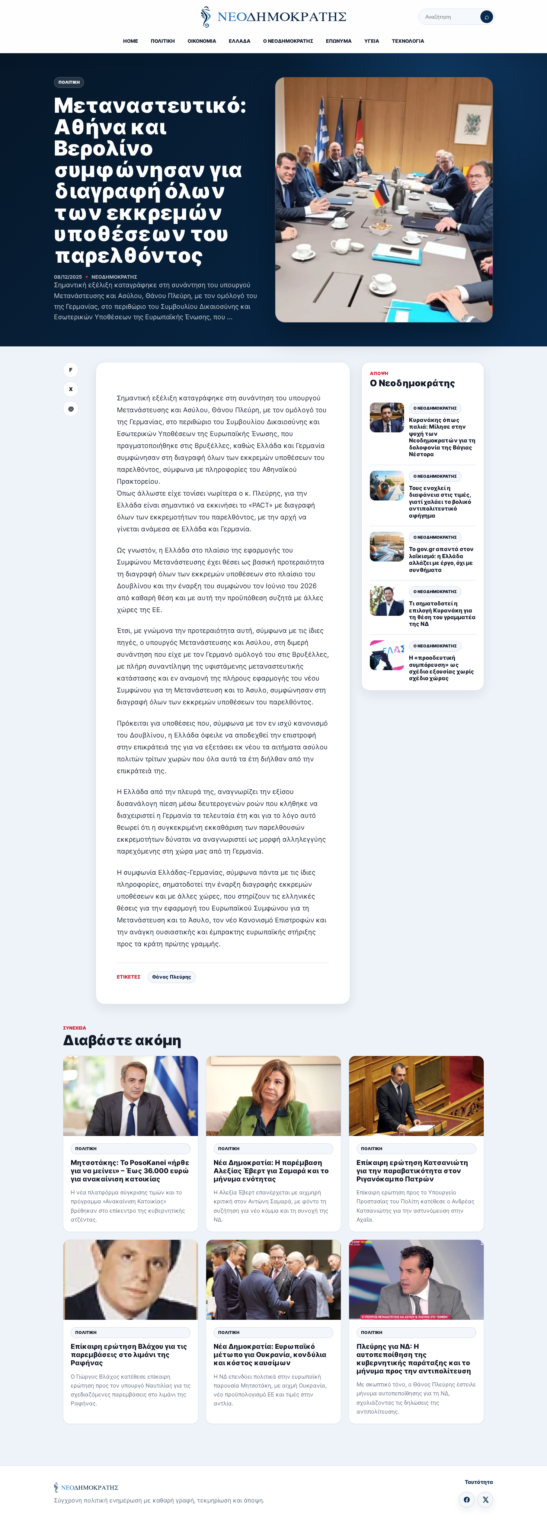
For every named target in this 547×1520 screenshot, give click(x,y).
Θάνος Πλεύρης (171, 977)
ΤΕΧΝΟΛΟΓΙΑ (408, 41)
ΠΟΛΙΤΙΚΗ (163, 41)
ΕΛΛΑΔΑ (239, 41)
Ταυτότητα (479, 1482)
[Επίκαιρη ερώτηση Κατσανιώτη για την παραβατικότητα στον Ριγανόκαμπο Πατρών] (416, 1096)
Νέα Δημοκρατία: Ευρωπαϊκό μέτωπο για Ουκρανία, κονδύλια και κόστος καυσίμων (270, 1354)
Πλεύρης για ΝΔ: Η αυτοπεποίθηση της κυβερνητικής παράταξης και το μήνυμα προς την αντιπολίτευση (413, 1358)
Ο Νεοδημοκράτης (435, 407)
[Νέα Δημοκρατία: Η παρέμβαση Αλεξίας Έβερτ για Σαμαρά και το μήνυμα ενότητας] (273, 1096)
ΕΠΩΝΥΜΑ (339, 41)
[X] (485, 1499)
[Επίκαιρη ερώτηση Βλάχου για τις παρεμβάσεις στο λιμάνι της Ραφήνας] (130, 1280)
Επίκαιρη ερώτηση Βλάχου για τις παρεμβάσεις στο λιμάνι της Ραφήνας (129, 1354)
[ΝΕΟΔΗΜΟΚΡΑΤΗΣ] (273, 17)
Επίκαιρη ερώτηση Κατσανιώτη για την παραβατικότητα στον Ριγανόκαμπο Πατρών (412, 1170)
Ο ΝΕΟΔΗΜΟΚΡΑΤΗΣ (288, 41)
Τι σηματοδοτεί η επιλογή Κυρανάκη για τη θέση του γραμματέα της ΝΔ (442, 613)
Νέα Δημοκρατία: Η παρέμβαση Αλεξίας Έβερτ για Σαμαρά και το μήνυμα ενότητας (271, 1170)
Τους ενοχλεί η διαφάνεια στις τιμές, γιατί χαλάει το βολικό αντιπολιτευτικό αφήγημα (440, 501)
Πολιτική (69, 82)
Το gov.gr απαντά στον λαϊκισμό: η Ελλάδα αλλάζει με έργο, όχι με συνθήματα (441, 559)
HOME (130, 41)
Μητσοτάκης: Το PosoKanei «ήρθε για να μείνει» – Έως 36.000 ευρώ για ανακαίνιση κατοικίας (130, 1170)
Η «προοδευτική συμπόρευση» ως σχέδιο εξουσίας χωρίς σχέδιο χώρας (441, 667)
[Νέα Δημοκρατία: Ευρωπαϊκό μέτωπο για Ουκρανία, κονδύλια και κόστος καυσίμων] (273, 1280)
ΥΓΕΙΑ (371, 41)
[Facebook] (466, 1499)
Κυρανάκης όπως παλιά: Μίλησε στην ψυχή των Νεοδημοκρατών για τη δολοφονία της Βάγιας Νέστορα (442, 436)
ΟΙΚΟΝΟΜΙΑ (202, 41)
